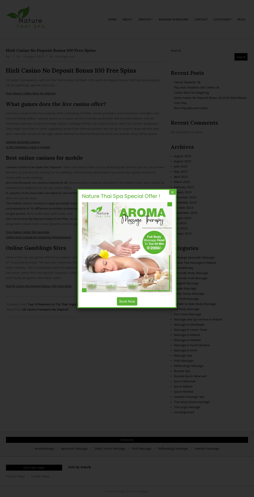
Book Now (127, 301)
